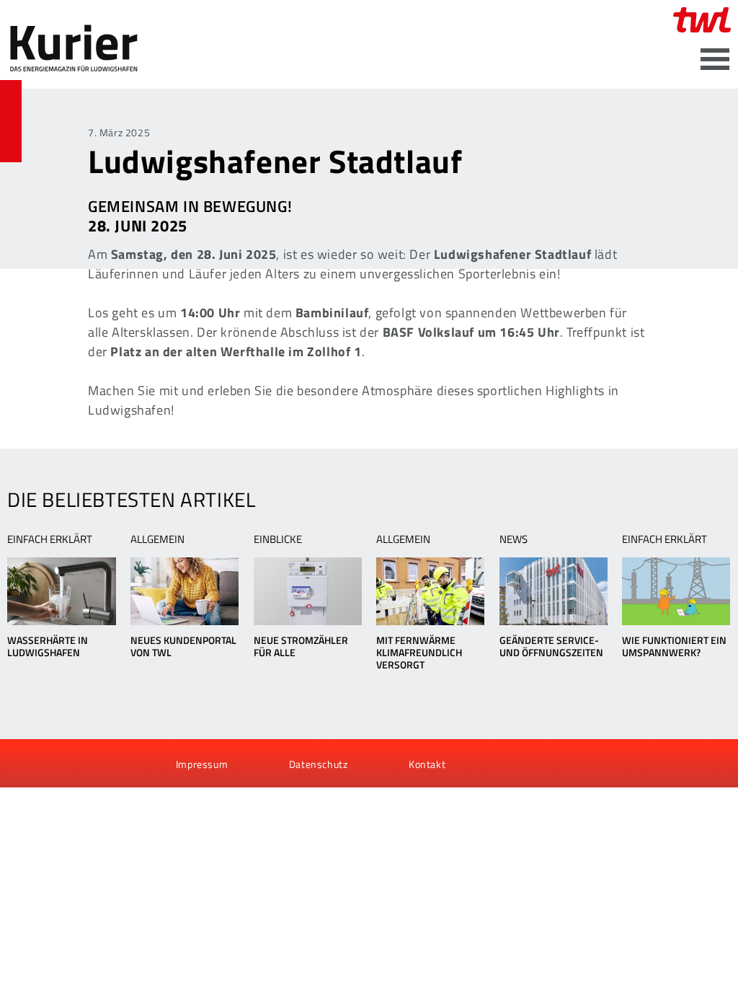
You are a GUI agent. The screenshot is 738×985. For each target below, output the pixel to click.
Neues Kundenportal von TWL (183, 646)
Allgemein (157, 539)
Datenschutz (318, 764)
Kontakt (427, 764)
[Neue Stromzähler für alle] (308, 591)
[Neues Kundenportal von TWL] (184, 591)
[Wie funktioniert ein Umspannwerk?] (676, 591)
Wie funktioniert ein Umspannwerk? (674, 646)
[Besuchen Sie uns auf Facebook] (23, 764)
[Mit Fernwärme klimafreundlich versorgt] (430, 591)
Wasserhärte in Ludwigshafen (47, 646)
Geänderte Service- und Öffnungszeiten (551, 646)
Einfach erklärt (49, 539)
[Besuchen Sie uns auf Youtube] (47, 764)
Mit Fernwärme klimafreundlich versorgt (419, 652)
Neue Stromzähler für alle (301, 646)
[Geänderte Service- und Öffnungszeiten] (553, 591)
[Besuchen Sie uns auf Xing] (71, 764)
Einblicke (278, 539)
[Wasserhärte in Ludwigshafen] (61, 591)
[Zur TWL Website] (702, 19)
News (513, 539)
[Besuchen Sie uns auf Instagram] (96, 764)
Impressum (202, 764)
